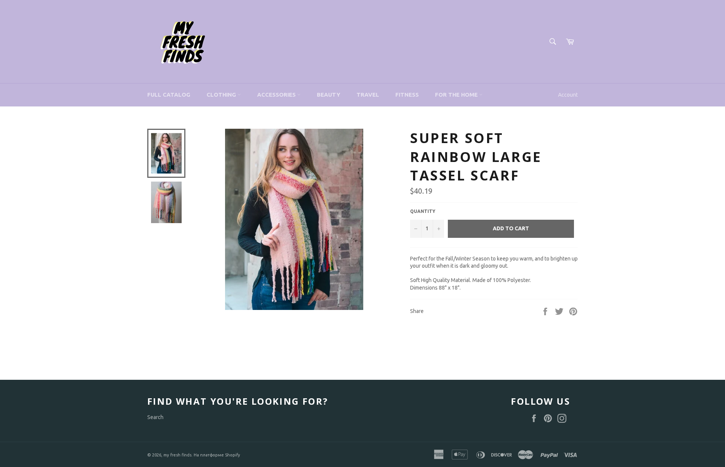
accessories (277, 94)
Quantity (422, 211)
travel (367, 94)
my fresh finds (177, 455)
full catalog (168, 94)
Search (155, 417)
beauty (328, 94)
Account (568, 95)
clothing (222, 94)
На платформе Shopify (217, 455)
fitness (407, 94)
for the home (457, 94)
